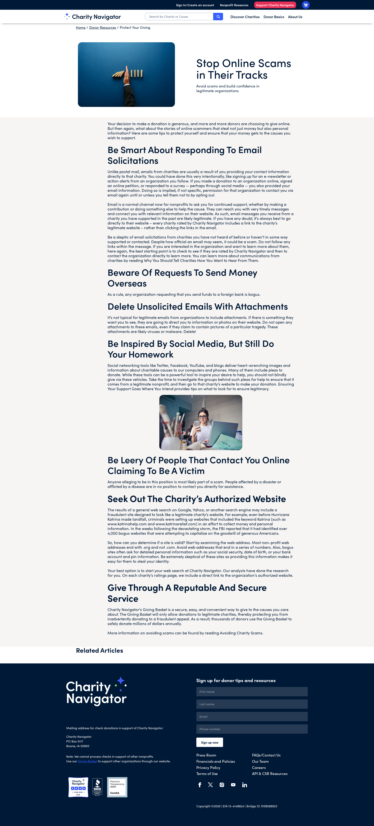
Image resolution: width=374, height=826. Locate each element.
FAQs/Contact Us (266, 754)
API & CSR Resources (270, 773)
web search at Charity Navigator (192, 570)
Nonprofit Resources (234, 5)
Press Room (206, 754)
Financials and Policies (215, 761)
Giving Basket (275, 618)
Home (81, 27)
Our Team (260, 761)
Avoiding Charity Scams (241, 632)
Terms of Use (207, 773)
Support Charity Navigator (275, 5)
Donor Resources (102, 27)
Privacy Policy (208, 767)
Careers (259, 767)
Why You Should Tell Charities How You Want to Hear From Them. (201, 260)
